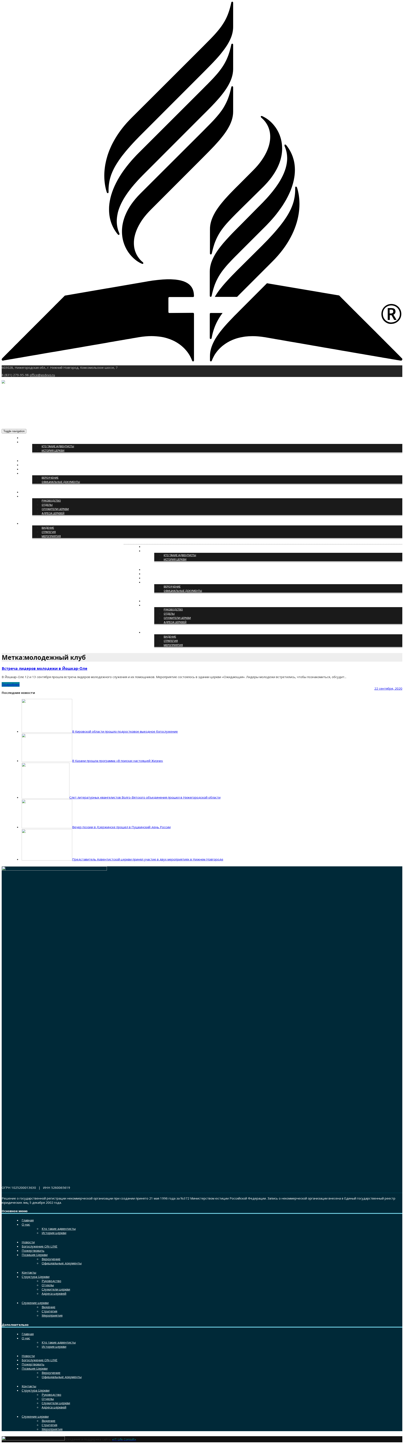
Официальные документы (61, 482)
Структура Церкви (34, 496)
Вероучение (50, 477)
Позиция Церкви (33, 473)
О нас (26, 442)
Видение (48, 527)
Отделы (47, 504)
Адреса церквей (53, 513)
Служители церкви (55, 509)
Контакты (29, 492)
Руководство (51, 500)
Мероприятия (51, 536)
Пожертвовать (32, 469)
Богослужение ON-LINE (38, 465)
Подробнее (11, 684)
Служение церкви (34, 523)
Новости (28, 460)
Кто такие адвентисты (58, 446)
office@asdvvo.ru (42, 375)
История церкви (53, 450)
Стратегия (49, 532)
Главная (28, 437)
